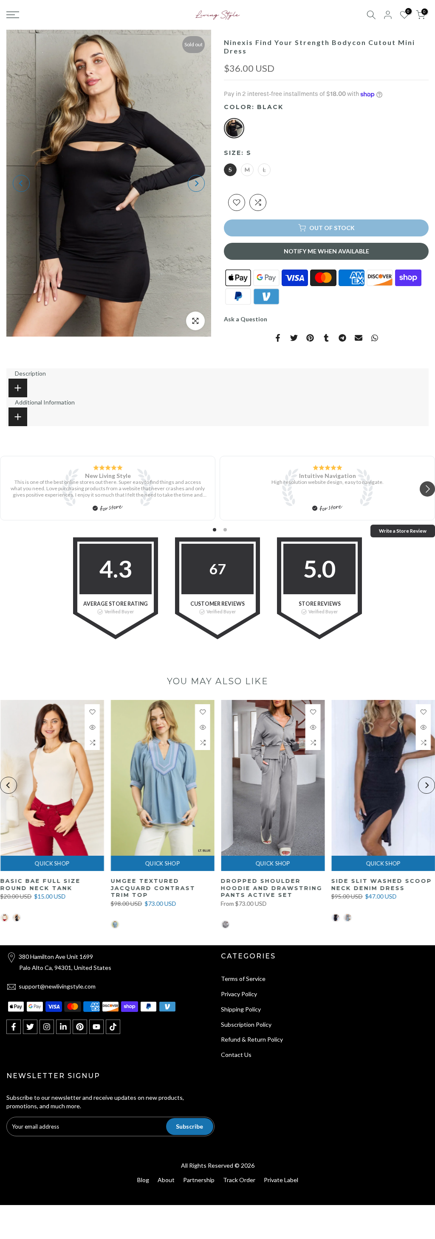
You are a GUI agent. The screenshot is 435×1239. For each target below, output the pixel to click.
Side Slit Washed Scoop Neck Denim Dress (181, 884)
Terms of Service (243, 978)
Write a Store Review (403, 531)
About (166, 1179)
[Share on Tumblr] (326, 338)
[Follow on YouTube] (96, 1027)
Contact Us (236, 1054)
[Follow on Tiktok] (113, 1027)
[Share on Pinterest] (310, 338)
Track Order (239, 1179)
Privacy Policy (239, 993)
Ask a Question (245, 319)
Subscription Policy (246, 1024)
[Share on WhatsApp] (375, 338)
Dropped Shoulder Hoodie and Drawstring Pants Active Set (71, 887)
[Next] (196, 183)
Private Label (281, 1179)
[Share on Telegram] (342, 338)
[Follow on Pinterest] (80, 1027)
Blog (143, 1179)
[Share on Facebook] (278, 338)
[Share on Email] (358, 338)
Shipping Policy (241, 1009)
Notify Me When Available (326, 251)
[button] (427, 489)
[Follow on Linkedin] (63, 1027)
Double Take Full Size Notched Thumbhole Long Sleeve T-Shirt (287, 887)
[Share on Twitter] (294, 338)
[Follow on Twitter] (30, 1027)
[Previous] (21, 183)
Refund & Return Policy (252, 1039)
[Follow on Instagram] (47, 1027)
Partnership (199, 1179)
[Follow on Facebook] (13, 1027)
